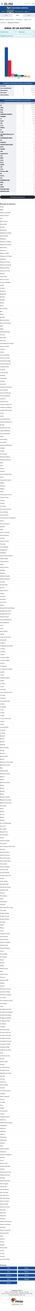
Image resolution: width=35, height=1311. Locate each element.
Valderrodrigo (3, 1140)
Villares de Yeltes (4, 1204)
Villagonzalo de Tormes (5, 1172)
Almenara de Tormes (5, 270)
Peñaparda (2, 904)
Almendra (2, 273)
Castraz (2, 413)
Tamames (2, 1087)
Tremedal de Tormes (5, 1116)
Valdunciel (2, 1143)
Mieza (1, 768)
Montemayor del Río (5, 797)
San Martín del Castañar (5, 1015)
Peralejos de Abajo (4, 913)
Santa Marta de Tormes (5, 1041)
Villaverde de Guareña (5, 1230)
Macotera (2, 739)
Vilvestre (2, 1242)
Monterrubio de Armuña (5, 800)
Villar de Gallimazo (4, 1189)
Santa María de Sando (5, 1038)
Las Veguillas (3, 707)
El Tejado (2, 503)
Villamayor (2, 1178)
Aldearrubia (3, 250)
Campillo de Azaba (4, 366)
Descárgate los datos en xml (17, 197)
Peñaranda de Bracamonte (6, 907)
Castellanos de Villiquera (6, 407)
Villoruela (2, 1239)
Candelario (2, 369)
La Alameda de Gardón (5, 637)
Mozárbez (2, 820)
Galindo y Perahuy (4, 567)
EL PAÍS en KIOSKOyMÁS (14, 1295)
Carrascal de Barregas (5, 393)
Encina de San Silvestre (5, 509)
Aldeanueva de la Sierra (5, 244)
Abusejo (2, 206)
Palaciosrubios (3, 864)
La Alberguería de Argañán (6, 645)
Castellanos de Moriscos (6, 404)
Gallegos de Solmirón (5, 579)
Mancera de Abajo (4, 747)
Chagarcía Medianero (5, 430)
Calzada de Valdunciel (5, 363)
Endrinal (2, 520)
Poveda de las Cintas (5, 933)
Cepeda (2, 416)
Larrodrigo (2, 695)
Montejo (2, 794)
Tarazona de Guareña (5, 1090)
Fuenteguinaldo (3, 550)
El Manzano (2, 486)
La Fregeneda (3, 666)
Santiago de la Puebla (5, 1044)
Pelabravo (2, 893)
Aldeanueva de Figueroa (6, 241)
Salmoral (2, 986)
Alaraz (1, 218)
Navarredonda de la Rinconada (7, 846)
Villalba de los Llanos (5, 1175)
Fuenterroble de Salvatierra (6, 555)
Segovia (26, 1275)
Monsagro (2, 791)
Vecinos (2, 1160)
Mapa (31, 1293)
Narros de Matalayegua (5, 823)
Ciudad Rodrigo (3, 439)
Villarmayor (3, 1210)
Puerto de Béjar (3, 954)
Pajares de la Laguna (5, 858)
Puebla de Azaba (4, 939)
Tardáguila (2, 1093)
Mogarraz (2, 776)
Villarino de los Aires (5, 1207)
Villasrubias (3, 1227)
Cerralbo (2, 425)
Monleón (2, 785)
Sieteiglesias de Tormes (5, 1073)
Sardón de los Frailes (5, 1055)
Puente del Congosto (5, 948)
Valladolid (26, 1279)
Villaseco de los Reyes (5, 1224)
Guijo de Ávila (3, 602)
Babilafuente (3, 294)
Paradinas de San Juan (5, 875)
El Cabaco (2, 471)
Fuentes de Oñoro (4, 561)
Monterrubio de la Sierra (6, 802)
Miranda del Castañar (5, 773)
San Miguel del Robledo (5, 1018)
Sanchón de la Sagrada (5, 994)
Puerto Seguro (3, 957)
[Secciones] (2, 4)
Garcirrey (2, 587)
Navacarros (3, 826)
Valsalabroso (3, 1151)
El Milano (2, 488)
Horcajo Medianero (4, 622)
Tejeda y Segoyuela (4, 1096)
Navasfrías (2, 849)
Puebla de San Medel (5, 942)
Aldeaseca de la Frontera (6, 256)
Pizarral (2, 930)
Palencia (26, 1271)
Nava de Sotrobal (4, 834)
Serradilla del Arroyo (5, 1067)
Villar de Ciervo (3, 1186)
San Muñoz (2, 1026)
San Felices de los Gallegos (6, 1012)
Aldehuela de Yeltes (4, 268)
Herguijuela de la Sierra (5, 611)
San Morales (3, 1023)
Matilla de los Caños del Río (6, 762)
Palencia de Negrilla (5, 866)
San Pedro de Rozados (5, 1032)
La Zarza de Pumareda (5, 718)
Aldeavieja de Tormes (5, 262)
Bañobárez (2, 297)
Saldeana (2, 983)
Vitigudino (2, 1244)
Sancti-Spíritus (3, 1003)
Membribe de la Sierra (5, 765)
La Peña (2, 686)
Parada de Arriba (4, 869)
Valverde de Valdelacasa (6, 1154)
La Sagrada (3, 698)
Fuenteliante (3, 552)
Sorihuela (2, 1079)
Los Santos (2, 730)
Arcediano (2, 288)
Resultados (10, 11)
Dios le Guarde (3, 454)
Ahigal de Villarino (4, 215)
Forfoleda (2, 538)
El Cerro (2, 477)
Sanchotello (3, 997)
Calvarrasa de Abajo (5, 355)
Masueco (2, 759)
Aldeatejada (3, 259)
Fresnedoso (3, 544)
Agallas (1, 209)
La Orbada (2, 683)
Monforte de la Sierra (5, 782)
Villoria (1, 1236)
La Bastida (2, 651)
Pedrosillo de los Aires (5, 887)
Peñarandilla (3, 910)
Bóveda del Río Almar (5, 331)
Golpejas (2, 593)
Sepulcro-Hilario (4, 1061)
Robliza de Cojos (4, 968)
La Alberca (2, 643)
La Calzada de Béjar (5, 660)
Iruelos (1, 628)
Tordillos (2, 1108)
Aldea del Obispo (4, 236)
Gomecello (2, 596)
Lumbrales (2, 733)
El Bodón (2, 468)
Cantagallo (2, 375)
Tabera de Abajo (4, 1085)
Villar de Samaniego (5, 1198)
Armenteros (3, 291)
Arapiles (2, 285)
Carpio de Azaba (4, 390)
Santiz (1, 1053)
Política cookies (14, 1293)
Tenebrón (2, 1099)
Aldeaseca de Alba (4, 253)
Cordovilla (2, 448)
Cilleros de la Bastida (5, 433)
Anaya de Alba (3, 276)
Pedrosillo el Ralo (4, 890)
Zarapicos (2, 1256)
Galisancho (2, 573)
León (8, 1271)
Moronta (2, 817)
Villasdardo (2, 1218)
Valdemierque (3, 1137)
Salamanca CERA (4, 980)
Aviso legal (26, 1292)
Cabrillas (2, 352)
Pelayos (2, 898)
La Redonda (3, 689)
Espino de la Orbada (5, 532)
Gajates (2, 564)
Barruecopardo (3, 308)
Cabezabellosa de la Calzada (7, 343)
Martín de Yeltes (4, 756)
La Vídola (2, 715)
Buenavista (2, 340)
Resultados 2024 (19, 11)
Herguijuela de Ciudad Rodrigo (7, 608)
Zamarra (2, 1250)
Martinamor (3, 753)
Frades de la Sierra (4, 541)
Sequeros (2, 1064)
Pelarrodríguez (3, 896)
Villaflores (2, 1169)
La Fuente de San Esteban (6, 669)
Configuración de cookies (24, 1293)
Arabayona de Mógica (5, 282)
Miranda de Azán (4, 770)
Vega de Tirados (4, 1163)
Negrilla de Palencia (5, 852)
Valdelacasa (3, 1128)
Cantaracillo (3, 384)
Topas (1, 1105)
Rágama (2, 959)
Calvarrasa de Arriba (5, 358)
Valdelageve (3, 1131)
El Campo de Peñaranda (5, 474)
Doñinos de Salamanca (5, 459)
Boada (1, 326)
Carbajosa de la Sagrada (6, 387)
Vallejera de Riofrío (4, 1148)
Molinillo (2, 779)
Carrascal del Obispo (5, 395)
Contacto (7, 1292)
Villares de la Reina (4, 1201)
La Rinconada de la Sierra (6, 692)
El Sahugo (2, 500)
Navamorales (3, 843)
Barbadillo (2, 299)
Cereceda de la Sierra (5, 419)
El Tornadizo (3, 506)
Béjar (1, 311)
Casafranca (3, 398)
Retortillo (2, 962)
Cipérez (2, 436)
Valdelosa (2, 1134)
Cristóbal (2, 451)
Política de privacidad (5, 1293)
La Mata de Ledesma (5, 677)
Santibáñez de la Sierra (5, 1050)
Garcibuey (2, 582)
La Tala (1, 709)
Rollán (1, 971)
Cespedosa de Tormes (5, 427)
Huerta (1, 625)
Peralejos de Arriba (4, 916)
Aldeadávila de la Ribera (5, 233)
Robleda (2, 965)
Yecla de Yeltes (3, 1247)
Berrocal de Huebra (4, 320)
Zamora (9, 1282)
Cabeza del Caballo (4, 346)
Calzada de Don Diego (5, 361)
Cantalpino (2, 381)
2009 (28, 15)
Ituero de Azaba (3, 631)
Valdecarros (3, 1119)
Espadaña (2, 526)
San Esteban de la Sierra (6, 1009)
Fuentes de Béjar (4, 558)
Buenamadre (3, 337)
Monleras (2, 788)
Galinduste (2, 570)
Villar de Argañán (4, 1183)
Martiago (2, 750)
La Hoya (2, 675)
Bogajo (1, 329)
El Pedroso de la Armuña (6, 494)
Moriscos (2, 814)
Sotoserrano (3, 1082)
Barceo (1, 305)
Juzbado (2, 634)
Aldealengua (3, 238)
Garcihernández (4, 584)
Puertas (2, 951)
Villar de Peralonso (4, 1195)
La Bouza (2, 654)
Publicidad (21, 1292)
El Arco (1, 465)
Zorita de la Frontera (5, 1259)
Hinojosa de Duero (4, 616)
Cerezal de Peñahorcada (6, 422)
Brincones (2, 334)
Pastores (2, 878)
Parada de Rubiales (4, 872)
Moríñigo (2, 811)
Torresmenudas (4, 1111)
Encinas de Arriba (4, 515)
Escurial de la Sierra (5, 523)
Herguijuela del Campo (5, 613)
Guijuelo (2, 605)
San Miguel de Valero (5, 1021)
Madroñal (2, 741)
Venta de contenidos (14, 1292)
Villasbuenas (3, 1215)
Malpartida (2, 744)
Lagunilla (2, 672)
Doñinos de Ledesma (5, 456)
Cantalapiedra (3, 378)
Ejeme (1, 462)
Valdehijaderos (3, 1125)
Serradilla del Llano (4, 1070)
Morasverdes (3, 805)
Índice (21, 1295)
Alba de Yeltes (3, 224)
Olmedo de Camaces (5, 855)
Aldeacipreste (3, 230)
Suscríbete (27, 3)
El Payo (1, 491)
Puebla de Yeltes (4, 945)
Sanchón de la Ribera (5, 991)
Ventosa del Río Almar (5, 1166)
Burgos (26, 1268)
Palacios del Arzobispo (5, 861)
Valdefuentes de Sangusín (6, 1122)
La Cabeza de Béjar (4, 657)
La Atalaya (2, 648)
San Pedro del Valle (4, 1029)
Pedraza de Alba (4, 881)
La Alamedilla (3, 640)
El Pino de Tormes (4, 497)
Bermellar (2, 317)
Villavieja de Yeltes (4, 1233)
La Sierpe (2, 704)
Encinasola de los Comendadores (8, 518)
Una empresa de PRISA (17, 1300)
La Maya (2, 680)
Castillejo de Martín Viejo (6, 410)
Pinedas (2, 925)
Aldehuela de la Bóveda (5, 265)
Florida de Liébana (4, 535)
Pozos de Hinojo (4, 936)
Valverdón (2, 1157)
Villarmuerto (3, 1212)
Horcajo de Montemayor (6, 619)
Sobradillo (2, 1076)
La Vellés (2, 712)
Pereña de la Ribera (4, 919)
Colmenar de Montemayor (6, 445)
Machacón (2, 736)
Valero (1, 1146)
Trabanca (2, 1114)
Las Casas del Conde (5, 701)
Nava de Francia (4, 832)
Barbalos (2, 302)
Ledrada (2, 724)
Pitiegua (2, 928)
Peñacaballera (3, 901)
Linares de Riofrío (4, 727)
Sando (1, 1006)
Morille (1, 808)
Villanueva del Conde (5, 1180)
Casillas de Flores (4, 401)
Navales (2, 837)
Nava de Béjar (3, 829)
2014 (17, 15)
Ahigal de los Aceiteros (5, 212)
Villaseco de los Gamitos (6, 1221)
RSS (24, 1295)
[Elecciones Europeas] (17, 8)
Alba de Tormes (3, 221)
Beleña (1, 314)
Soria (8, 1279)
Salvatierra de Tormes (5, 989)
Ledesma (2, 721)
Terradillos (2, 1102)
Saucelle (2, 1058)
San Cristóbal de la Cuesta (6, 1000)
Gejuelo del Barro (4, 590)
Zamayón (2, 1253)
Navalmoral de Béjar (5, 840)
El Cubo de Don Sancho (5, 480)
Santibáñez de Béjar (5, 1047)
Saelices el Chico (4, 974)
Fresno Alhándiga (4, 547)
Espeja (1, 529)
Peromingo (2, 922)
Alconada (2, 227)
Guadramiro (3, 599)
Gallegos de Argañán (5, 576)
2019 (6, 15)
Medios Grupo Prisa (17, 1304)
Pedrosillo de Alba (4, 884)
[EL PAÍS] (8, 4)
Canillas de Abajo (4, 372)
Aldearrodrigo (3, 247)
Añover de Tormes (4, 279)
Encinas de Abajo (4, 512)
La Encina (2, 663)
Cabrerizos (2, 349)
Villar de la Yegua (4, 1192)
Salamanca (2, 977)
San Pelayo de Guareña (5, 1035)
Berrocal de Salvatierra (5, 323)
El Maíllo (2, 483)
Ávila (8, 1268)
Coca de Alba (3, 442)
